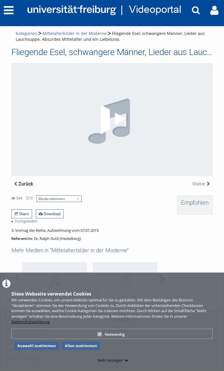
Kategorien (26, 33)
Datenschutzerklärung (30, 321)
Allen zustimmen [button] (81, 345)
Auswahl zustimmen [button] (36, 345)
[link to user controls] (214, 10)
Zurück (25, 184)
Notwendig (115, 334)
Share (23, 213)
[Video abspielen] (112, 119)
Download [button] (51, 213)
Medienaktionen (51, 198)
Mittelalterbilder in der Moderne (74, 33)
